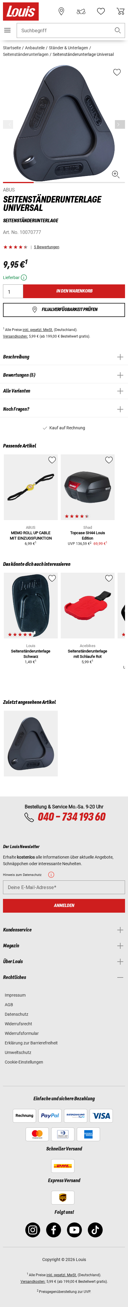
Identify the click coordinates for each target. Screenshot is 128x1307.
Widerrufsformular (22, 1033)
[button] (117, 30)
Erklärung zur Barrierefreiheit (31, 1043)
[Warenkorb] (120, 11)
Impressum (15, 995)
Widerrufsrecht (18, 1023)
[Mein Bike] (81, 11)
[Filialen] (61, 11)
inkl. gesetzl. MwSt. (38, 330)
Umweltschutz (18, 1052)
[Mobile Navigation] (7, 30)
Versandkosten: (15, 336)
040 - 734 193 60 (71, 817)
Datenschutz (16, 1014)
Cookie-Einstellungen (24, 1062)
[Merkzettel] (100, 11)
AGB (9, 1004)
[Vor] (120, 124)
